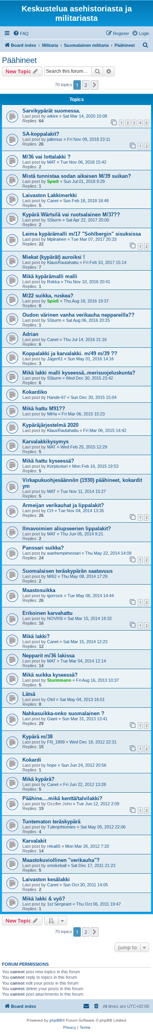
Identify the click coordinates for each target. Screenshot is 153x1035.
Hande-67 (56, 397)
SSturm (54, 220)
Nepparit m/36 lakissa (48, 656)
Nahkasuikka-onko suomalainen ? (63, 713)
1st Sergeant (59, 904)
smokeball (56, 865)
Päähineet (19, 60)
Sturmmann (59, 680)
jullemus (54, 139)
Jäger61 (55, 358)
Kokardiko (34, 392)
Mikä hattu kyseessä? (48, 461)
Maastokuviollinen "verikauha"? (61, 860)
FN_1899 (56, 742)
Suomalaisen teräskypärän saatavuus (67, 571)
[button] (94, 85)
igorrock (55, 595)
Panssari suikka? (43, 548)
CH (50, 510)
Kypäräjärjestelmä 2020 (50, 425)
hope (51, 765)
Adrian (30, 334)
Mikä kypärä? (38, 779)
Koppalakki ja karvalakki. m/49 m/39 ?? (69, 353)
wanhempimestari (63, 553)
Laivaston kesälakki (46, 879)
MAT (51, 162)
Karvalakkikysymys (45, 442)
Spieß (53, 181)
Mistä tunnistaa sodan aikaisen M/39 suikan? (76, 176)
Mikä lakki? (36, 636)
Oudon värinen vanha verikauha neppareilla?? (78, 315)
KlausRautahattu (62, 262)
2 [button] (85, 85)
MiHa (52, 413)
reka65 (53, 846)
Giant (52, 718)
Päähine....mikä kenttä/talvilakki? (62, 798)
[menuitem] (21, 33)
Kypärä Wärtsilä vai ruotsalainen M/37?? (71, 215)
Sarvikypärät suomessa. (51, 111)
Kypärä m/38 (37, 737)
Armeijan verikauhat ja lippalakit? (63, 505)
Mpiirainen (56, 239)
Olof (51, 699)
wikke (52, 116)
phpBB (55, 1020)
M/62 (51, 576)
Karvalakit (34, 841)
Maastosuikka (38, 590)
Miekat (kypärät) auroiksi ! (53, 257)
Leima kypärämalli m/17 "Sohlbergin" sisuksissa (81, 234)
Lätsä (28, 694)
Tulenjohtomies (61, 827)
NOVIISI (55, 618)
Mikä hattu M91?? (43, 408)
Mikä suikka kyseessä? (50, 675)
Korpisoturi (57, 466)
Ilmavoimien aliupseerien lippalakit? (66, 528)
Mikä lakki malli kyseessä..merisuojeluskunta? (78, 373)
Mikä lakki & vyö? (43, 899)
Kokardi (31, 760)
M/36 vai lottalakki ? (46, 157)
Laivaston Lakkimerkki (49, 195)
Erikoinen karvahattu (47, 613)
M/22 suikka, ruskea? (47, 296)
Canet (52, 200)
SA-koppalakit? (40, 134)
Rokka (53, 281)
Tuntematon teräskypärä (51, 822)
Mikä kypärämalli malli (49, 276)
